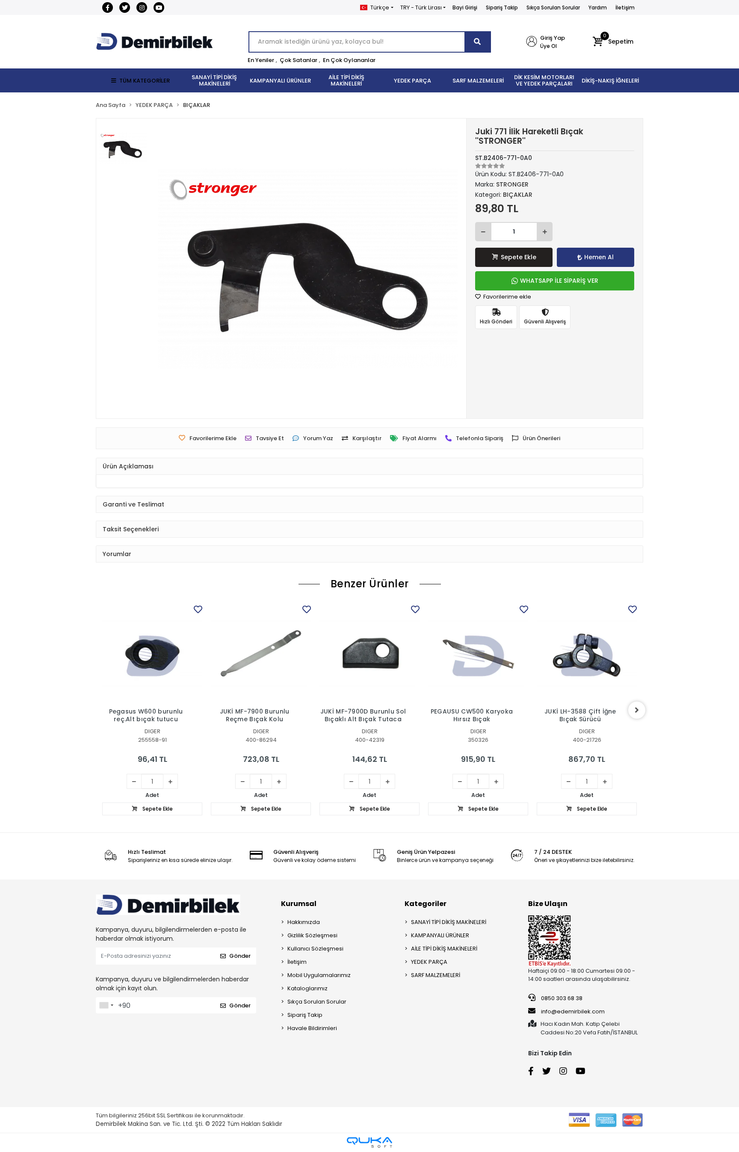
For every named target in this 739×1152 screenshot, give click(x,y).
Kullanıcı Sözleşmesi (315, 949)
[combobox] (106, 1005)
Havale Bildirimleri (312, 1028)
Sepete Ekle (518, 257)
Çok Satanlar (298, 60)
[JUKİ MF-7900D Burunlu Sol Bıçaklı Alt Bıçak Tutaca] (369, 653)
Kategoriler (425, 904)
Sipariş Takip (502, 7)
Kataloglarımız (307, 988)
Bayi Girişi (464, 7)
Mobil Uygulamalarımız (319, 975)
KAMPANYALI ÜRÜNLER (440, 935)
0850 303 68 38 (561, 998)
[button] (613, 42)
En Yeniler (261, 60)
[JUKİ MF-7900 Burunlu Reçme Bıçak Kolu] (261, 653)
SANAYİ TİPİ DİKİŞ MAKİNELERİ (448, 922)
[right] (636, 710)
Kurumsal (298, 904)
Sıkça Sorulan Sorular (553, 7)
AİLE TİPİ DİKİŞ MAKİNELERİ (444, 949)
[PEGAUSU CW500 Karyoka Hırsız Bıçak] (478, 653)
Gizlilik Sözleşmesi (312, 935)
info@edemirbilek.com (573, 1011)
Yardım (597, 7)
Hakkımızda (303, 922)
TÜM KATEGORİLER (144, 81)
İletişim (625, 7)
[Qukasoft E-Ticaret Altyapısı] (369, 1142)
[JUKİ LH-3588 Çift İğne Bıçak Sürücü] (587, 653)
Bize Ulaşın (548, 904)
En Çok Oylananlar (349, 60)
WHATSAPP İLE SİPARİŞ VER (559, 280)
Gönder (240, 956)
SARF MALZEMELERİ (435, 975)
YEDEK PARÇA (429, 962)
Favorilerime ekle (506, 297)
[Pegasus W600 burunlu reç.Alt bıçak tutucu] (152, 653)
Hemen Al (599, 257)
